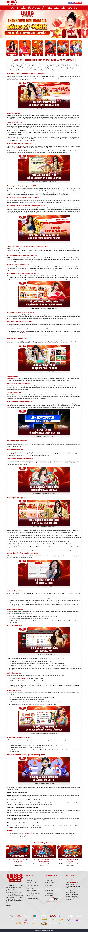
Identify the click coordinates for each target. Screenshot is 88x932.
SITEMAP (19, 910)
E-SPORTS (49, 8)
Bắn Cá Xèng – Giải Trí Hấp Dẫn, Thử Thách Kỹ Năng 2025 (70, 860)
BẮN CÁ (34, 8)
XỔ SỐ (43, 8)
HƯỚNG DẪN (56, 8)
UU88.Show (9, 884)
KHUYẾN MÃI (64, 8)
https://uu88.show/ (20, 332)
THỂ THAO (23, 8)
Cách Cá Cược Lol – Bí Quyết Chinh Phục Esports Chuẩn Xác (44, 860)
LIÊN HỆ (75, 8)
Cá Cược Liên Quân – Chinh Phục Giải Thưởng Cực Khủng (18, 860)
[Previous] (8, 853)
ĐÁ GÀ (39, 8)
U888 (9, 907)
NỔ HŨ (29, 8)
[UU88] (12, 2)
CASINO (18, 8)
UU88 (12, 8)
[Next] (79, 853)
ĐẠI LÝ (70, 8)
